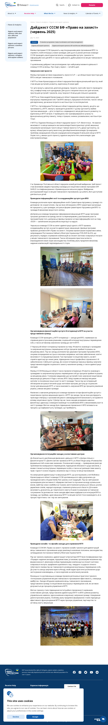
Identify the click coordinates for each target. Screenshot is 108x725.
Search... (62, 5)
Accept (35, 717)
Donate (92, 5)
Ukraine (34, 42)
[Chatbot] (97, 673)
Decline (16, 717)
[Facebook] (74, 673)
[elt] (98, 720)
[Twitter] (85, 673)
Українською (34, 5)
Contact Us (76, 5)
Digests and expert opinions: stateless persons (15, 45)
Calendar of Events (92, 13)
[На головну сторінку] (10, 7)
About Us (11, 13)
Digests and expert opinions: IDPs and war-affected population (15, 34)
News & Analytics (69, 13)
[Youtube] (91, 673)
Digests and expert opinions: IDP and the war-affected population (72, 45)
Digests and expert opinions (59, 22)
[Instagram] (80, 673)
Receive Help (29, 13)
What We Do (48, 13)
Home (32, 22)
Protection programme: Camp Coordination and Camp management (61, 42)
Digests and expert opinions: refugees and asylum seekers (15, 55)
